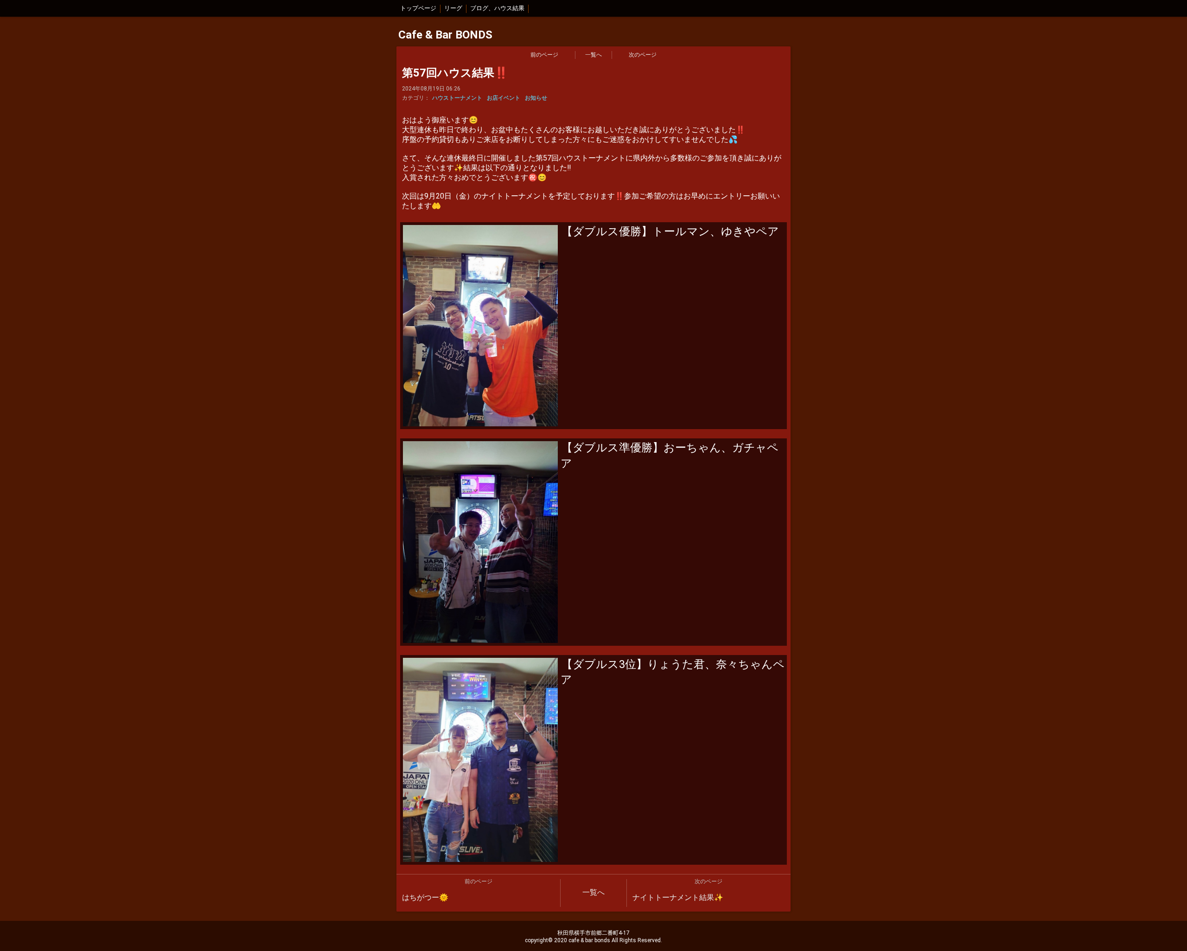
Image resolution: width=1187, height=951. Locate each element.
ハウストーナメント (457, 98)
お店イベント (503, 98)
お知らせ (536, 98)
